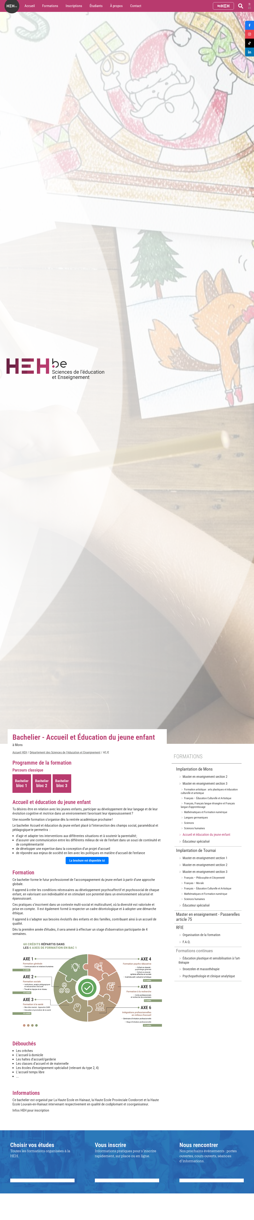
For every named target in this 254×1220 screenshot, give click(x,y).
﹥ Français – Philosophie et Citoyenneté (203, 877)
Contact (135, 6)
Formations (50, 6)
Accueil (30, 6)
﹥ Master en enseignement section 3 (203, 783)
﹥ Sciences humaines (193, 828)
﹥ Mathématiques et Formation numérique (204, 812)
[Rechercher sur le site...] (240, 6)
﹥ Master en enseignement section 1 (203, 858)
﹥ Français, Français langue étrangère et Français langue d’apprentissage (208, 805)
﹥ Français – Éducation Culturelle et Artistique (206, 798)
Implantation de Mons (194, 769)
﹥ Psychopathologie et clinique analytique (207, 976)
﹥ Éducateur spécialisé (194, 841)
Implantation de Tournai (196, 850)
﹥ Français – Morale (192, 883)
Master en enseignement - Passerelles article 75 (208, 917)
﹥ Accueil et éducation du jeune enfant (204, 834)
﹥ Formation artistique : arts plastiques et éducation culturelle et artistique (209, 791)
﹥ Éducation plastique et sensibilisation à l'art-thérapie (209, 960)
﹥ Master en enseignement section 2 (203, 777)
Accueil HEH (19, 752)
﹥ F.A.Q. (185, 942)
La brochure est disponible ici (87, 860)
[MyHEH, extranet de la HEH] (223, 6)
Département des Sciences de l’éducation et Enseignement (65, 752)
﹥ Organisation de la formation (199, 935)
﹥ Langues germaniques (194, 817)
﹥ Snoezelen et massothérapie (199, 969)
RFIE (180, 927)
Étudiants (96, 6)
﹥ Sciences (187, 823)
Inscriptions (74, 6)
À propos (116, 6)
